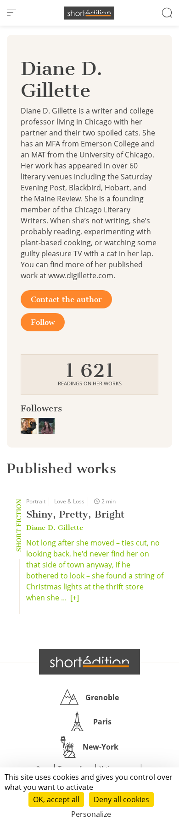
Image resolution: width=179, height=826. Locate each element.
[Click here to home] (89, 662)
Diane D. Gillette (54, 528)
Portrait (35, 501)
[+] (74, 598)
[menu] (11, 13)
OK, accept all (56, 799)
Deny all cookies (121, 799)
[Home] (89, 13)
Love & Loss (69, 501)
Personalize (91, 814)
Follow (43, 322)
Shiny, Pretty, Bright (75, 514)
